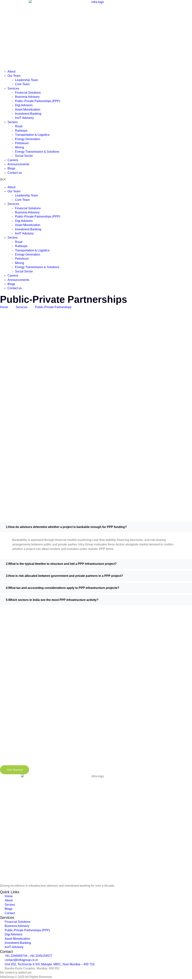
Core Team (22, 84)
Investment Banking (28, 113)
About (11, 71)
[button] (96, 180)
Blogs (11, 168)
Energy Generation (27, 139)
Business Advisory (27, 96)
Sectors (13, 122)
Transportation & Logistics (32, 134)
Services (13, 88)
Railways (21, 130)
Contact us (15, 172)
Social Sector (24, 155)
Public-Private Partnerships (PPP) (37, 101)
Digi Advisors (24, 105)
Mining (19, 147)
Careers (13, 160)
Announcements (18, 164)
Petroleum (22, 143)
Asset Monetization (27, 109)
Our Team (14, 75)
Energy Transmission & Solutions (37, 151)
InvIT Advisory (24, 117)
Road (18, 126)
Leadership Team (26, 80)
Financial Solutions (28, 92)
